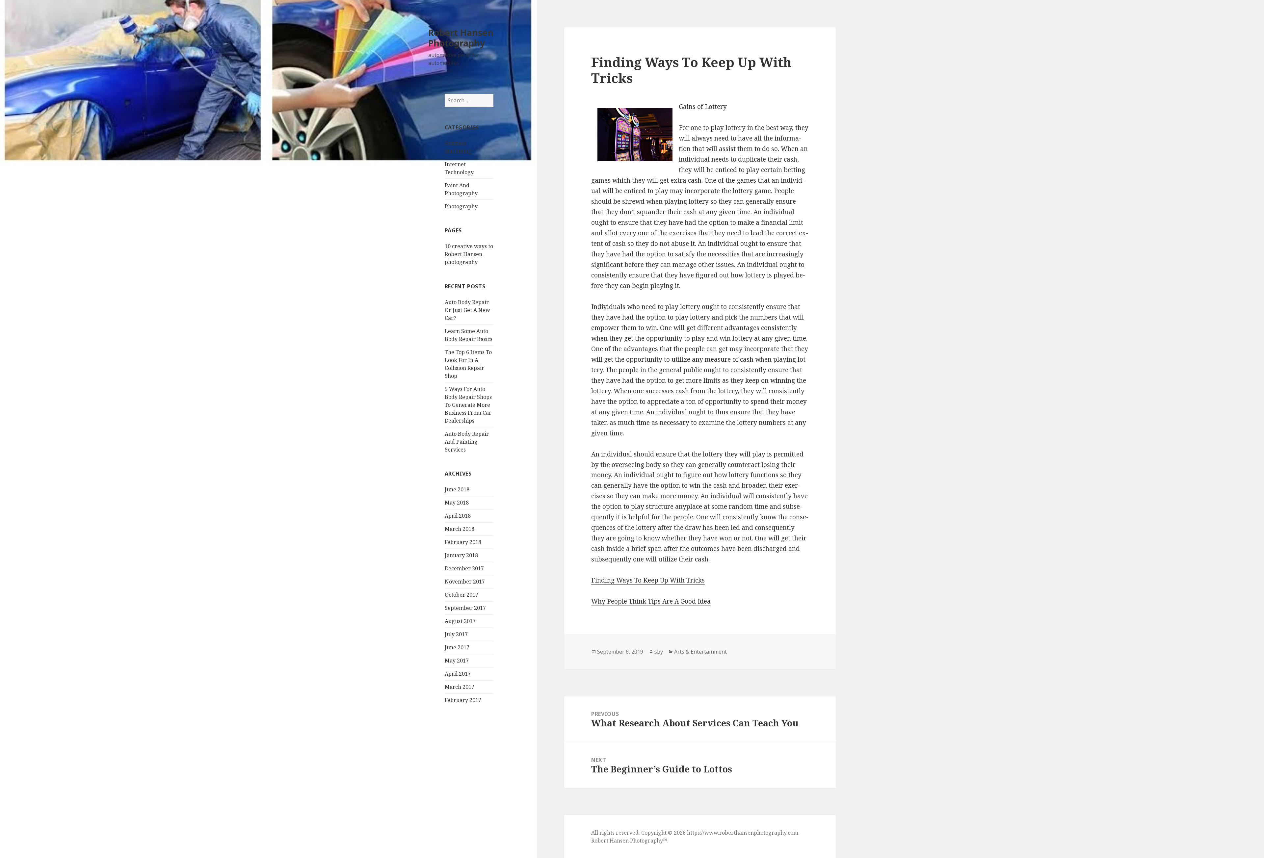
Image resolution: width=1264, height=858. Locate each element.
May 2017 (457, 660)
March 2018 (459, 529)
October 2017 (461, 594)
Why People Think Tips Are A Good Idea (651, 601)
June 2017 (457, 647)
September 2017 (465, 607)
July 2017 (456, 634)
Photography (461, 206)
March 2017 (459, 686)
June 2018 (457, 489)
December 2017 (464, 568)
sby (658, 651)
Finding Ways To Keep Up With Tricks (648, 580)
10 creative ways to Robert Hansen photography (469, 254)
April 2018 (458, 515)
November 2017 (465, 581)
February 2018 (463, 542)
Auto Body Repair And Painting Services (467, 441)
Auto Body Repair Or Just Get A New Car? (467, 310)
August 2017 (460, 621)
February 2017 (463, 700)
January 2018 (461, 555)
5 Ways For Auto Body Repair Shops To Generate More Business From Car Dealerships (468, 404)
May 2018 (457, 502)
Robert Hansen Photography (460, 37)
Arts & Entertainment (700, 651)
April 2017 (458, 673)
